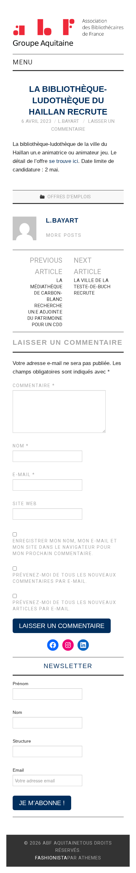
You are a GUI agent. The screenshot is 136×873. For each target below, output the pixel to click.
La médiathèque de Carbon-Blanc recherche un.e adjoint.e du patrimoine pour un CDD (44, 302)
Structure (22, 741)
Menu (23, 62)
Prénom (20, 683)
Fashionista (51, 858)
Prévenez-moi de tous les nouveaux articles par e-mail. (64, 605)
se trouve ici (63, 161)
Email (18, 770)
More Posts (64, 235)
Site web (25, 503)
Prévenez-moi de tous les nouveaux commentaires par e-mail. (64, 578)
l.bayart (68, 121)
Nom (21, 445)
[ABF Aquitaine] (68, 33)
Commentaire (34, 385)
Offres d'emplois (69, 197)
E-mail (24, 474)
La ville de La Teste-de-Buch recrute (92, 287)
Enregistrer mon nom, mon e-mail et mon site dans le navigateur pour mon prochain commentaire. (65, 547)
